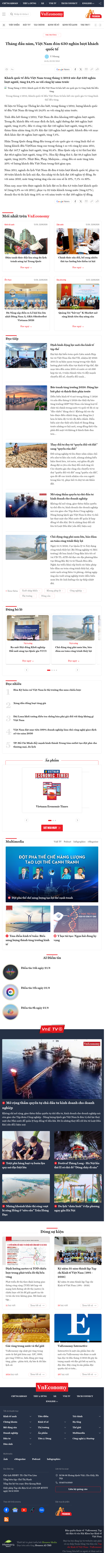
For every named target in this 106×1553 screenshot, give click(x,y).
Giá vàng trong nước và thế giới (25, 1345)
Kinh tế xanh (70, 25)
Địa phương (61, 280)
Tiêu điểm (14, 25)
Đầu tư (27, 25)
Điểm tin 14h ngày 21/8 (35, 967)
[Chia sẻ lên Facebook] (75, 69)
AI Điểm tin (52, 957)
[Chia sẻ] (97, 69)
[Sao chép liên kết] (92, 69)
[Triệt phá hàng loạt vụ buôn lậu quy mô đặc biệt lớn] (26, 1144)
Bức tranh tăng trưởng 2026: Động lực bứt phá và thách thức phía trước (74, 389)
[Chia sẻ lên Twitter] (81, 69)
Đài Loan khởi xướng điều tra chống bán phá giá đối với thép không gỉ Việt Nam (53, 718)
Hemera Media (49, 1542)
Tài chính (39, 25)
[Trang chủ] (4, 25)
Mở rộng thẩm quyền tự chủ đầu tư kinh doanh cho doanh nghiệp (72, 496)
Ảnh (5, 1459)
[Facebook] (6, 1509)
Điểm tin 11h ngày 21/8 (35, 987)
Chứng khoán (10, 3)
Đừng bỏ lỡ (14, 609)
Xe (42, 3)
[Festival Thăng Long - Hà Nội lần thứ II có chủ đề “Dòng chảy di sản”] (78, 1144)
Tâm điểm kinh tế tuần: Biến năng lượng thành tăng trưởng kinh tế (27, 939)
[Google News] (63, 69)
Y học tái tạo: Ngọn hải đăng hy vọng (75, 937)
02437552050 (65, 1482)
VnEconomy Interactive (72, 1345)
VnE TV (52, 3)
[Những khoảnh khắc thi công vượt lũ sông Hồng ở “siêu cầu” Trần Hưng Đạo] (26, 1188)
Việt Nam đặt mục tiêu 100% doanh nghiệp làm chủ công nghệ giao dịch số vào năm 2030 (54, 731)
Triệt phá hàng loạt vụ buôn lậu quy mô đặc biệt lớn (23, 1164)
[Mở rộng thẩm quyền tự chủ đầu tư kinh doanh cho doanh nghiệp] (52, 1068)
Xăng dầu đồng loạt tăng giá (29, 702)
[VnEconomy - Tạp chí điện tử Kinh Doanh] (52, 1386)
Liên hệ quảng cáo (77, 1489)
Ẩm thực (8, 280)
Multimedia (15, 841)
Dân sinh (60, 225)
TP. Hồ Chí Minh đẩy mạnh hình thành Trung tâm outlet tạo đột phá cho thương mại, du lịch (55, 744)
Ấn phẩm (52, 760)
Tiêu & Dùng (29, 3)
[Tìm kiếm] (12, 14)
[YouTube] (24, 1509)
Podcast (67, 841)
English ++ (88, 3)
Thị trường (87, 25)
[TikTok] (33, 1509)
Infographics (79, 841)
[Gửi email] (86, 69)
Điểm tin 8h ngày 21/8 (35, 1007)
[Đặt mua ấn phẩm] (93, 13)
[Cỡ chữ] (12, 69)
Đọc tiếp (12, 339)
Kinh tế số (53, 25)
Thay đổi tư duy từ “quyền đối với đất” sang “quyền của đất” (74, 446)
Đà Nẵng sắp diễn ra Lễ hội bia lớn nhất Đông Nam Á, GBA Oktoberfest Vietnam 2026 (26, 317)
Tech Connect (69, 3)
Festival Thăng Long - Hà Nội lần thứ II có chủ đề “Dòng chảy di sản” (76, 1164)
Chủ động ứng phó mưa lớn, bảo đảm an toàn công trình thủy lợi (73, 539)
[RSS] (6, 1519)
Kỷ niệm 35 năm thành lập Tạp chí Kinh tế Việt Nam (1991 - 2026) (77, 1272)
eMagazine (93, 841)
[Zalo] (42, 1509)
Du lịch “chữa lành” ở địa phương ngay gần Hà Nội (77, 1207)
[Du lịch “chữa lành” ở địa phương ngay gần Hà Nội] (78, 1188)
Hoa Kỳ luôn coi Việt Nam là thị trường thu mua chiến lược (47, 689)
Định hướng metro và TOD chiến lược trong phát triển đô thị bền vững (26, 1272)
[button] (48, 669)
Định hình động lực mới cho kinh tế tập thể (72, 347)
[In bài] (6, 69)
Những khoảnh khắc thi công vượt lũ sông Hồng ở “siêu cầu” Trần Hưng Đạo (25, 1209)
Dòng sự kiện (52, 1231)
